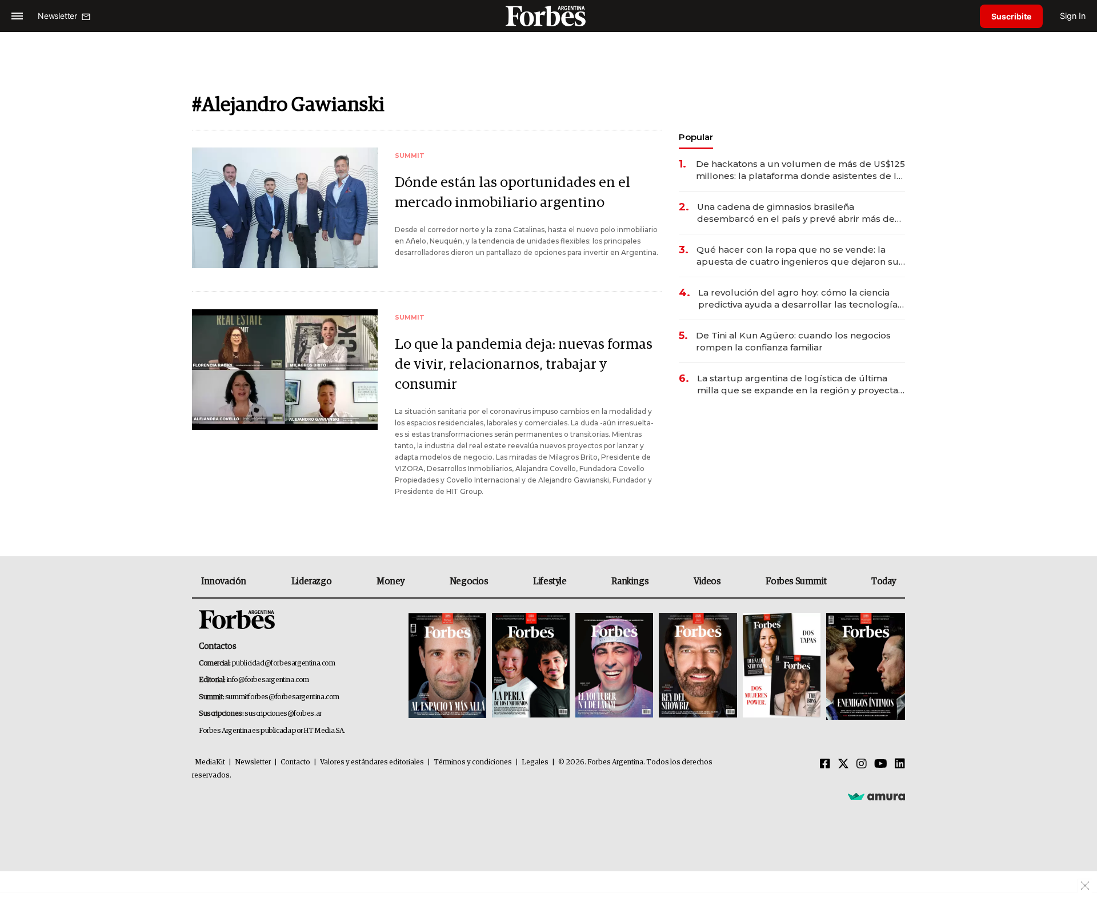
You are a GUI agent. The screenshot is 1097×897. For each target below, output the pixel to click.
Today (883, 581)
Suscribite (1011, 16)
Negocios (469, 581)
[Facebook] (825, 764)
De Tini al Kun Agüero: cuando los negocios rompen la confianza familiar (793, 341)
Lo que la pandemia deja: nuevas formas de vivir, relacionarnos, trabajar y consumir (523, 364)
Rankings (629, 581)
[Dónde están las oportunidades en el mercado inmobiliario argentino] (285, 207)
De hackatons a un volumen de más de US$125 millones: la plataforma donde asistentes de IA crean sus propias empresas (800, 170)
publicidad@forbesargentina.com (283, 663)
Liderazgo (311, 581)
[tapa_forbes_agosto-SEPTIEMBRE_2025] (864, 666)
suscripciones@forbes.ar (283, 713)
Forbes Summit (796, 581)
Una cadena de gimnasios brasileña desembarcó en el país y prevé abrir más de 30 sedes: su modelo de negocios (796, 213)
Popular (696, 136)
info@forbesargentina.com (268, 680)
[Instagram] (861, 764)
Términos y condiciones (473, 762)
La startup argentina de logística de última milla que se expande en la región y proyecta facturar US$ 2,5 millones (797, 384)
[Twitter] (843, 764)
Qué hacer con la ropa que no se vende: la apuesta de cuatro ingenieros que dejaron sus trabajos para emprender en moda (799, 256)
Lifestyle (549, 581)
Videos (707, 581)
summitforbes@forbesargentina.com (282, 697)
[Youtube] (880, 764)
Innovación (223, 581)
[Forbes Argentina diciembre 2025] (697, 666)
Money (391, 581)
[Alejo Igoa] (614, 666)
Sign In (1073, 16)
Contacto (295, 762)
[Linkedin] (900, 764)
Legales (535, 762)
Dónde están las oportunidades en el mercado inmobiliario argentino (512, 193)
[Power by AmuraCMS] (876, 795)
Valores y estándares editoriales (372, 762)
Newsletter (253, 762)
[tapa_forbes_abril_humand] (530, 666)
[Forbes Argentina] (548, 16)
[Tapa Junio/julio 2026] (447, 666)
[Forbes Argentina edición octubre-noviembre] (781, 666)
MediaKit (210, 762)
